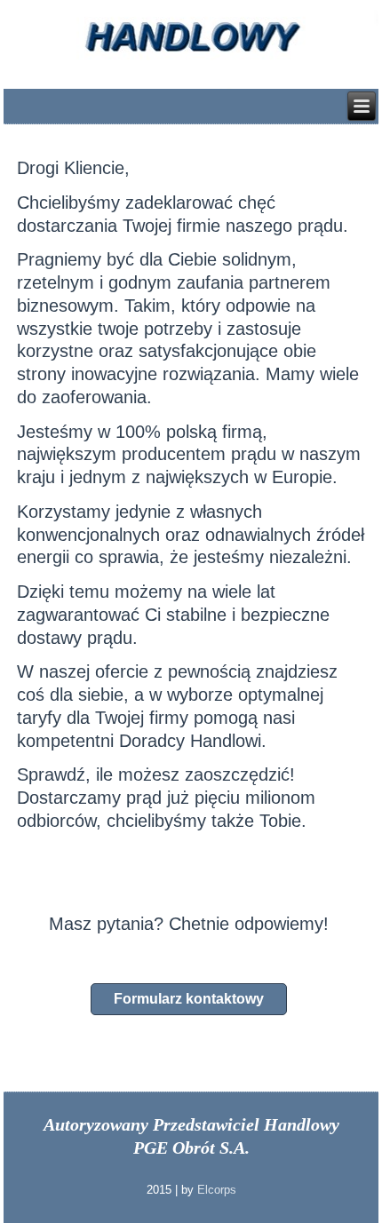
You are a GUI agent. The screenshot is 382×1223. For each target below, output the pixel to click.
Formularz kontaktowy (189, 998)
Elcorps (216, 1189)
